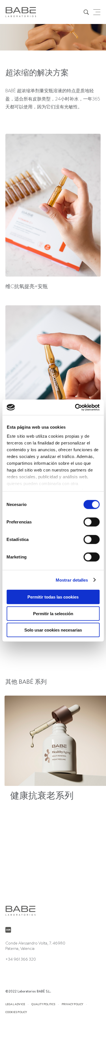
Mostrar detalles (72, 579)
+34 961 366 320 (20, 959)
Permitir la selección (53, 613)
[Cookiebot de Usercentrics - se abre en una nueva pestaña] (75, 407)
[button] (97, 749)
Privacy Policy (72, 1004)
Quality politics (43, 1004)
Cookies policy (16, 1012)
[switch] (91, 522)
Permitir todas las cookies (53, 597)
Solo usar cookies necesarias (53, 630)
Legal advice (15, 1004)
